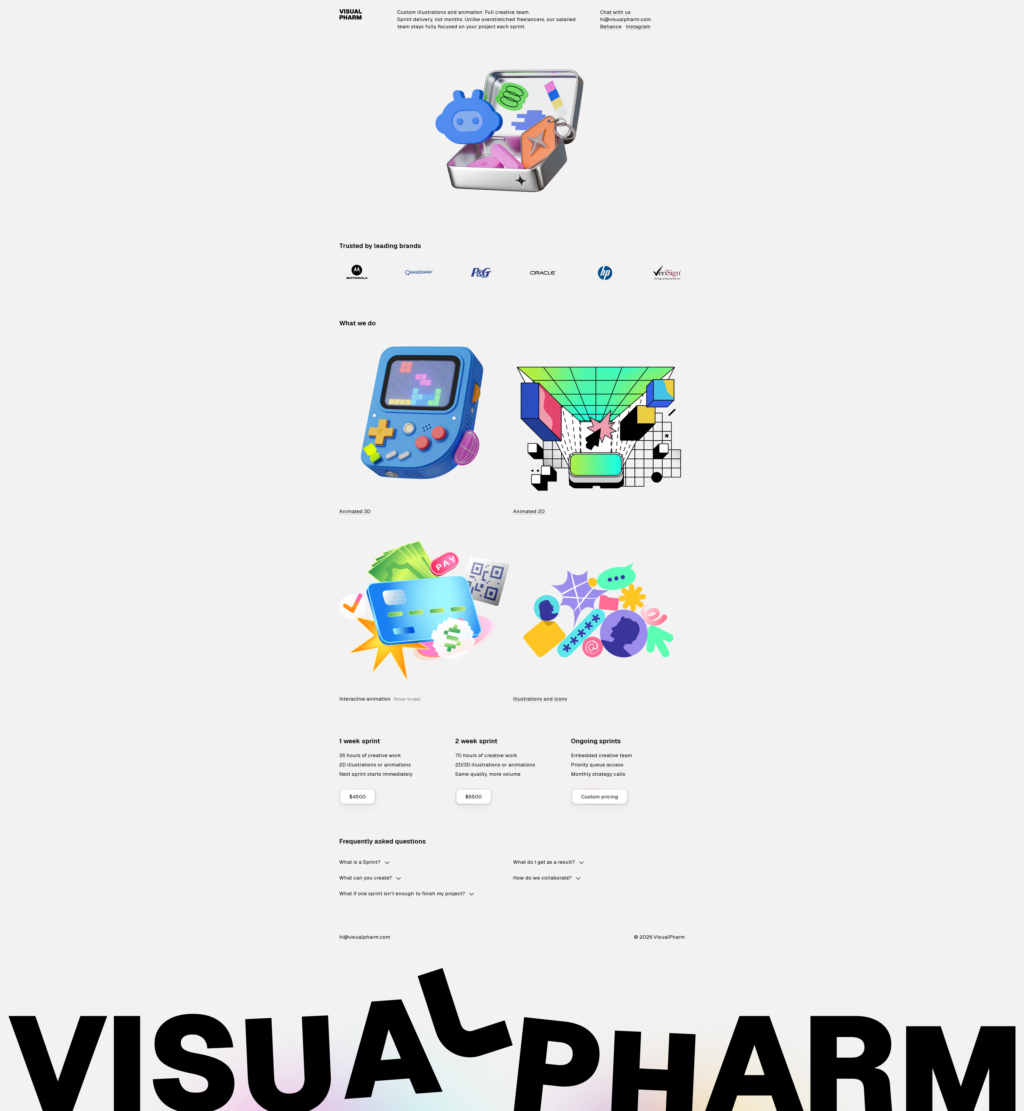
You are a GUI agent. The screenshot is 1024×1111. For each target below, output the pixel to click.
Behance (611, 26)
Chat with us (615, 12)
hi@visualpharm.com (625, 19)
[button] (417, 862)
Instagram (638, 26)
